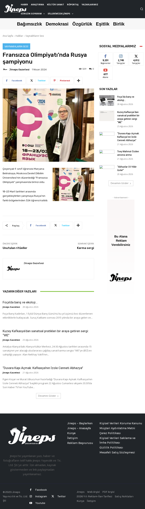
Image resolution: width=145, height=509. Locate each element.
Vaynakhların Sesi (34, 35)
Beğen (105, 55)
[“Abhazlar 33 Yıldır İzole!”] (106, 170)
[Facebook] (30, 489)
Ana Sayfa (8, 35)
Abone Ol (105, 69)
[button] (141, 8)
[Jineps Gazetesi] (6, 69)
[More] (79, 80)
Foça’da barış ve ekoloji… (20, 302)
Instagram (41, 496)
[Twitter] (52, 496)
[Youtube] (30, 503)
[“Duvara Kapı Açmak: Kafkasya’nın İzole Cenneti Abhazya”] (106, 137)
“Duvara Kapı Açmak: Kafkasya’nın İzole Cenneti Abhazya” (43, 368)
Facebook (41, 489)
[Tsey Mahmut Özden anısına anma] (106, 155)
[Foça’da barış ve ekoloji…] (106, 100)
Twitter (61, 496)
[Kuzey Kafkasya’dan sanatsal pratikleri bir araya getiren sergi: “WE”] (106, 115)
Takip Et (121, 55)
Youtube (40, 502)
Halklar (19, 35)
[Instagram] (30, 496)
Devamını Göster (47, 395)
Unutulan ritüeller (15, 248)
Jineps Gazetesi (19, 69)
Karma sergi (85, 248)
